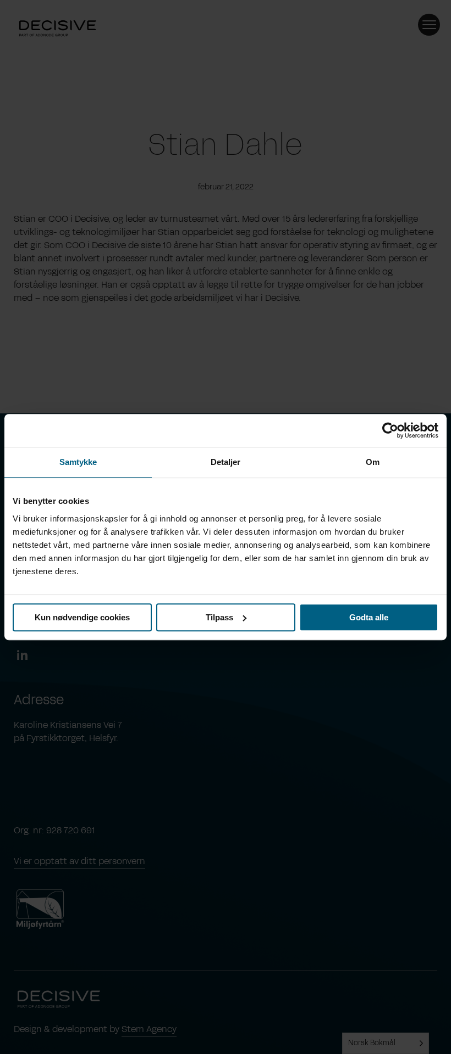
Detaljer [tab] (226, 462)
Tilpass (219, 617)
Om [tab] (373, 462)
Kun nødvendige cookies (82, 617)
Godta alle (368, 617)
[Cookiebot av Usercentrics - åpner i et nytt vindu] (390, 430)
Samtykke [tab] (78, 462)
